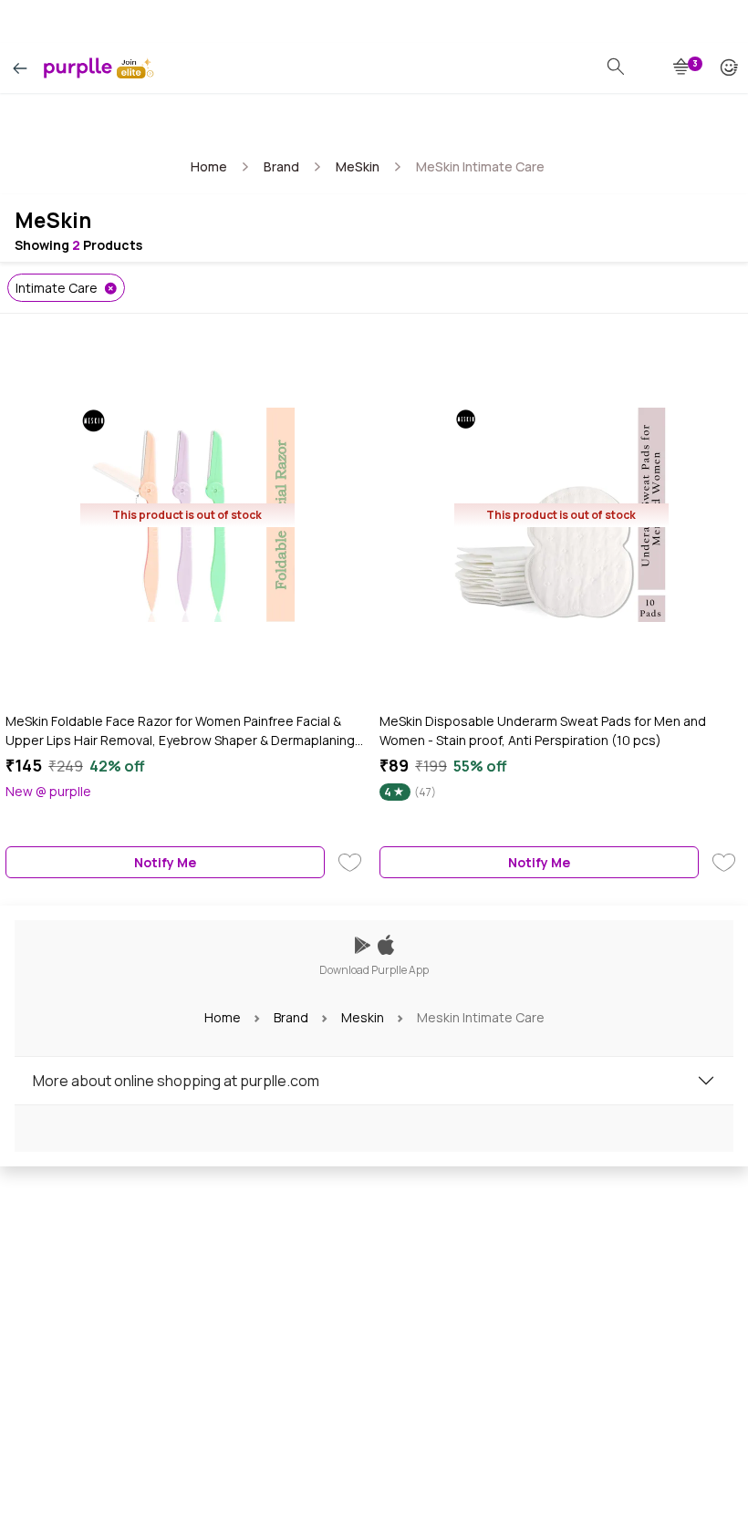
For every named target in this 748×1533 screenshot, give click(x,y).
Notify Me (165, 862)
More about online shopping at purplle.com (176, 1081)
